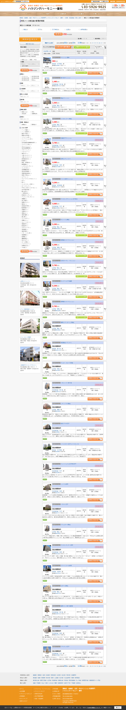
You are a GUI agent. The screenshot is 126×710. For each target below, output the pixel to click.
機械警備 (25, 238)
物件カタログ (23, 701)
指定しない (25, 59)
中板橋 (38, 683)
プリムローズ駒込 (66, 524)
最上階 (24, 216)
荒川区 (68, 675)
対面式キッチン (27, 195)
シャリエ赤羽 (64, 484)
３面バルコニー (27, 157)
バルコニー (25, 151)
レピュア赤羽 (64, 626)
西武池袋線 (72, 680)
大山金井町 (67, 677)
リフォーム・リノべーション (42, 688)
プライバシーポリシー (26, 693)
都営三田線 (43, 680)
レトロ (24, 141)
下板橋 (73, 683)
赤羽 (60, 165)
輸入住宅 (25, 191)
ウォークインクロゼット (29, 178)
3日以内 (24, 113)
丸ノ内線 (78, 680)
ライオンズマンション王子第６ (69, 199)
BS (23, 182)
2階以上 (25, 213)
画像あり (24, 124)
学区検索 (55, 688)
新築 (31, 59)
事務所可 (25, 224)
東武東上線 (36, 680)
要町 (56, 683)
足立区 (63, 675)
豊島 (58, 65)
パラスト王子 (64, 504)
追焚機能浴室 (26, 169)
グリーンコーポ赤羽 (66, 565)
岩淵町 (58, 166)
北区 (56, 65)
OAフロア (25, 240)
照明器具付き (26, 159)
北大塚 (61, 677)
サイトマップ (23, 698)
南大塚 (48, 677)
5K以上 (34, 80)
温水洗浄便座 (26, 171)
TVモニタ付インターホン (29, 187)
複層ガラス (25, 202)
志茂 (68, 29)
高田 (52, 677)
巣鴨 (58, 247)
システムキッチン (27, 166)
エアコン (25, 177)
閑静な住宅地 (26, 135)
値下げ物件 (25, 66)
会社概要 (22, 691)
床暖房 (24, 198)
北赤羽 (59, 571)
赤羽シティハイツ (66, 158)
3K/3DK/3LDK (35, 78)
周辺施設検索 (56, 696)
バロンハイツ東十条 (66, 383)
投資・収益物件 (39, 698)
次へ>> (101, 43)
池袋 (39, 677)
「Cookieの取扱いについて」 (93, 707)
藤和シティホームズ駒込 (67, 322)
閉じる (118, 707)
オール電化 (25, 242)
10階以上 (25, 211)
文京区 (59, 675)
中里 (58, 107)
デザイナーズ (26, 227)
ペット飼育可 (26, 131)
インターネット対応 (28, 184)
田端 (58, 369)
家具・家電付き (27, 162)
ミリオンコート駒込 (66, 118)
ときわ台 (51, 683)
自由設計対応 (26, 206)
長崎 (72, 677)
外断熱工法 (25, 245)
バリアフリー (26, 244)
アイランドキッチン (28, 196)
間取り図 (48, 51)
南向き (24, 204)
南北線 (54, 63)
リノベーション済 (27, 139)
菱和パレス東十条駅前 (67, 606)
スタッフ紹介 (56, 693)
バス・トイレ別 (27, 233)
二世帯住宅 (25, 193)
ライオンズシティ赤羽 (67, 545)
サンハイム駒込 (65, 219)
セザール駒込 (64, 585)
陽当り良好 (25, 133)
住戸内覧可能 (26, 189)
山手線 (54, 105)
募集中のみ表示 (48, 43)
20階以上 (25, 209)
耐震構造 (25, 164)
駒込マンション (65, 98)
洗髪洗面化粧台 (27, 173)
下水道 (24, 247)
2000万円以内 (38, 693)
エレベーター (26, 222)
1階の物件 (25, 215)
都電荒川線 (85, 680)
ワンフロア (25, 218)
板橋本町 (60, 683)
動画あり (34, 124)
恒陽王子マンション (66, 138)
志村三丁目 (67, 683)
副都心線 (60, 680)
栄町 (58, 472)
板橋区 (35, 675)
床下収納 (25, 200)
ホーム (22, 688)
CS (23, 180)
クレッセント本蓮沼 (26, 337)
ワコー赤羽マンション (67, 179)
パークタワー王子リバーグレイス (70, 444)
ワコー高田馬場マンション (27, 309)
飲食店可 (25, 225)
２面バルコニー (27, 155)
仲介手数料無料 (39, 696)
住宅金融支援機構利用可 (29, 142)
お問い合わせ (56, 698)
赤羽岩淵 (84, 29)
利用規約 (22, 696)
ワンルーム (25, 76)
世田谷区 (53, 675)
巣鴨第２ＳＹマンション (67, 240)
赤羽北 (58, 573)
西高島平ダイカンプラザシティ (29, 365)
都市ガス (25, 153)
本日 (33, 112)
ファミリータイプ (39, 691)
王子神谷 (55, 29)
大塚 (46, 683)
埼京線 (54, 571)
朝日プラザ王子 (65, 423)
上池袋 (56, 677)
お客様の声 (56, 691)
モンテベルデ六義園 (66, 281)
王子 (40, 29)
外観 (44, 51)
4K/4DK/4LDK (25, 80)
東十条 (61, 84)
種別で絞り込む (30, 44)
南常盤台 (77, 677)
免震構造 (25, 234)
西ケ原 (58, 269)
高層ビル (25, 220)
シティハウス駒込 (66, 403)
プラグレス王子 (65, 646)
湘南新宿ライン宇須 (94, 680)
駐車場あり (25, 207)
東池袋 (35, 677)
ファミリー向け (27, 144)
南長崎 (43, 677)
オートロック (26, 186)
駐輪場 (24, 160)
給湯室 (24, 236)
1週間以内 (34, 113)
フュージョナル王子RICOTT (68, 464)
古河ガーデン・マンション (68, 260)
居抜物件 (25, 229)
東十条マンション (66, 77)
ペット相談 (25, 130)
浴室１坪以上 (26, 175)
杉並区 (48, 675)
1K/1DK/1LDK (35, 76)
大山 (42, 683)
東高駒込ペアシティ (66, 342)
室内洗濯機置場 (27, 148)
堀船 (58, 655)
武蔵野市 (73, 675)
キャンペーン (26, 146)
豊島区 (56, 228)
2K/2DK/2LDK (25, 78)
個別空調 (25, 231)
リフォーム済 (26, 137)
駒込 (26, 29)
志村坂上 (78, 683)
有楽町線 (54, 680)
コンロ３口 (25, 168)
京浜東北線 (55, 84)
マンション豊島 (65, 57)
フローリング (26, 150)
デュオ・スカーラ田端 (67, 363)
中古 (35, 59)
